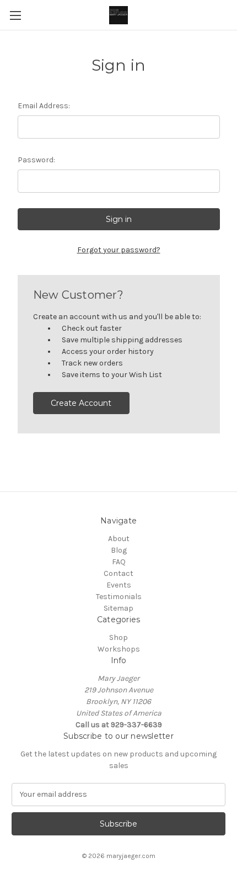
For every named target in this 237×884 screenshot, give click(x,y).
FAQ (119, 562)
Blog (119, 550)
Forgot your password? (118, 250)
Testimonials (119, 596)
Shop (118, 637)
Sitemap (118, 608)
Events (118, 585)
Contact (118, 573)
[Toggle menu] (15, 15)
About (119, 538)
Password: (36, 160)
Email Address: (44, 105)
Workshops (119, 649)
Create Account (81, 403)
